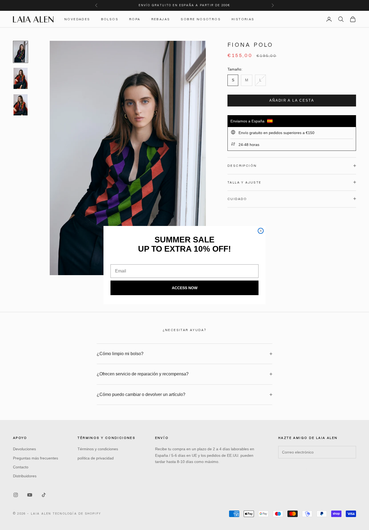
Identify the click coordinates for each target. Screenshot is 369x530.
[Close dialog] (260, 231)
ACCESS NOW (184, 288)
